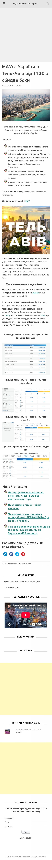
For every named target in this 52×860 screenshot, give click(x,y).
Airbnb (36, 293)
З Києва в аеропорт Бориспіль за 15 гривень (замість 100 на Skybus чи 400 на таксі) (29, 530)
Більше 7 (10, 827)
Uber (43, 315)
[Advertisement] (26, 35)
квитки (24, 564)
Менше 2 (10, 818)
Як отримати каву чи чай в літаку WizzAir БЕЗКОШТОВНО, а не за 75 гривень (28, 518)
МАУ (27, 201)
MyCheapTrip (15, 86)
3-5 (8, 823)
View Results (26, 838)
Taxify (7, 315)
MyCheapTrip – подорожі (25, 3)
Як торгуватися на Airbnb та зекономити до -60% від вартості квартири (26, 496)
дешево (13, 564)
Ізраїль (18, 564)
